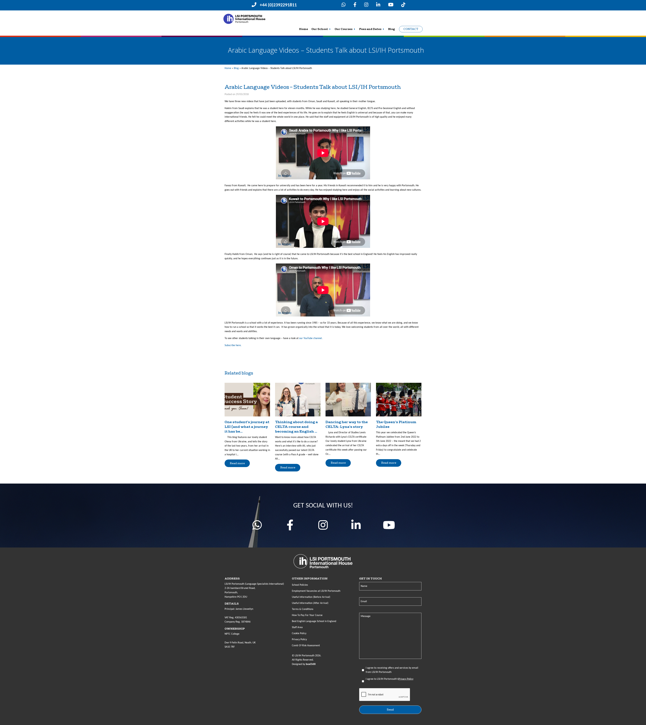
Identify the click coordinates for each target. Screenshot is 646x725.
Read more (237, 463)
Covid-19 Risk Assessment (306, 645)
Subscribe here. (233, 345)
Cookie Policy (299, 633)
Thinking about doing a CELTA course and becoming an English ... (296, 427)
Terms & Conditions (302, 609)
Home (303, 29)
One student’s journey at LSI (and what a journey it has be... (247, 427)
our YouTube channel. (310, 338)
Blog (391, 29)
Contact (410, 29)
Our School (319, 29)
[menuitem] (303, 29)
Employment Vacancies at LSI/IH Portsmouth (316, 591)
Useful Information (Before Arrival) (311, 597)
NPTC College (232, 634)
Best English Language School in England (314, 621)
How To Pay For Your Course (307, 615)
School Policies (300, 585)
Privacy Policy (299, 639)
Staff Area (297, 627)
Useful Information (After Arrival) (310, 603)
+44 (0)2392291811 (278, 5)
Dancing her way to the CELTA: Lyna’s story (347, 424)
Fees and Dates (370, 29)
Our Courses (343, 29)
